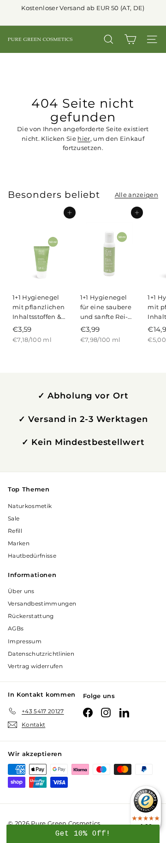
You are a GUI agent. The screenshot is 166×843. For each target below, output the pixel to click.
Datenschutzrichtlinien (41, 653)
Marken (19, 543)
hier (83, 138)
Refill (15, 530)
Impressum (25, 641)
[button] (82, 834)
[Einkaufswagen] (130, 39)
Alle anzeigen (136, 194)
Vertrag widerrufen (35, 666)
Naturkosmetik (30, 505)
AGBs (16, 628)
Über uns (21, 591)
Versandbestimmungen (42, 603)
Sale (13, 518)
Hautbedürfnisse (32, 555)
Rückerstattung (31, 615)
